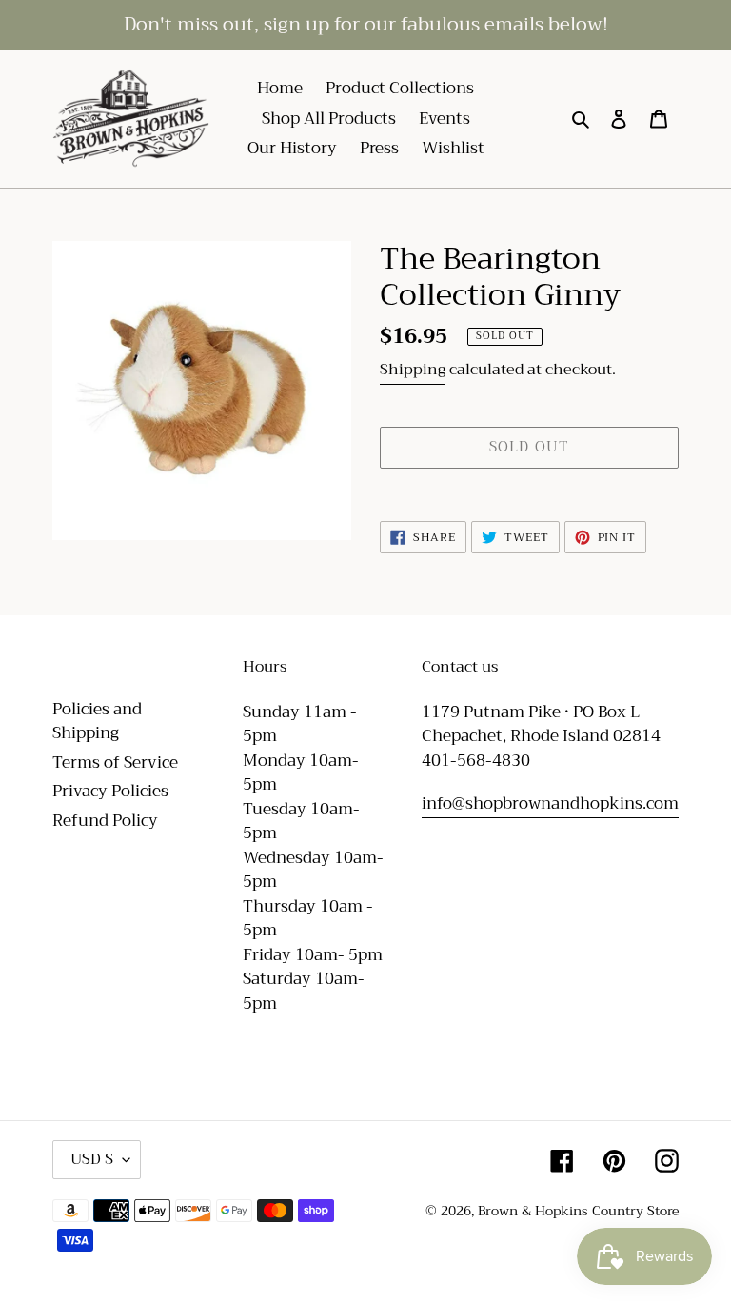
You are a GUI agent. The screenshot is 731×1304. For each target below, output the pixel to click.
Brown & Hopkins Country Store (578, 1210)
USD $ (91, 1159)
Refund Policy (105, 820)
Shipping (412, 369)
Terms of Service (115, 762)
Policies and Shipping (97, 721)
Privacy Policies (110, 791)
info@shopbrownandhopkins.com (550, 803)
